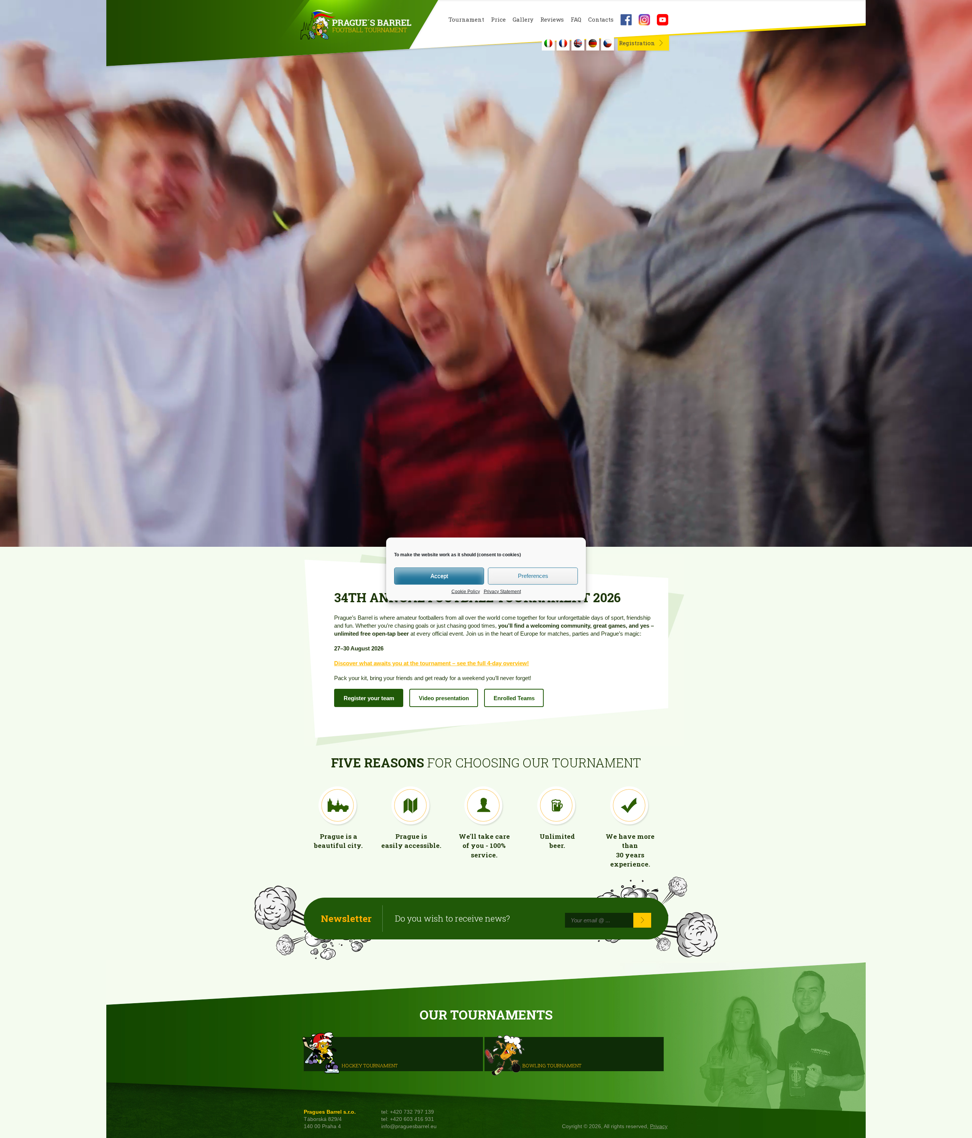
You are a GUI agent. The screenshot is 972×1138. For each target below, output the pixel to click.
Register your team (369, 698)
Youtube (662, 19)
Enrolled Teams (514, 698)
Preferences (533, 576)
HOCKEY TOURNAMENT (370, 1065)
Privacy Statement (502, 591)
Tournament (466, 19)
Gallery (523, 19)
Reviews (552, 19)
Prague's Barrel (355, 25)
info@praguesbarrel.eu (409, 1126)
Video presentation (444, 698)
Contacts (601, 19)
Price (498, 19)
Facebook (626, 19)
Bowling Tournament (551, 1065)
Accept (439, 576)
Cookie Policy (465, 591)
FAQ (576, 19)
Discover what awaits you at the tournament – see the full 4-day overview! (431, 663)
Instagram (644, 19)
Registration (637, 43)
